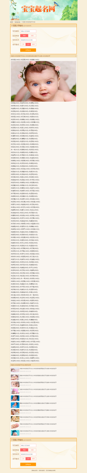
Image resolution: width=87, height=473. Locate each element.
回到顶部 (41, 470)
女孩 (32, 35)
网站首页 (34, 470)
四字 (33, 44)
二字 (23, 44)
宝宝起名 (17, 22)
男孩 (24, 35)
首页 (11, 22)
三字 (28, 44)
